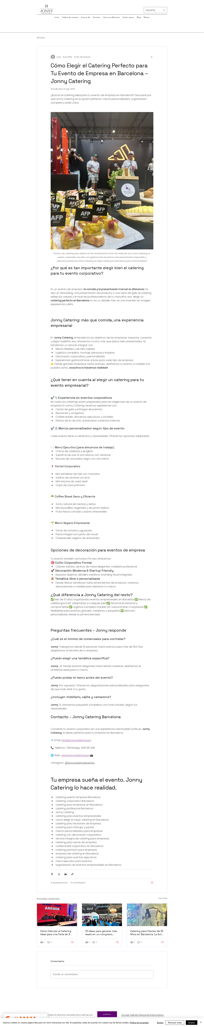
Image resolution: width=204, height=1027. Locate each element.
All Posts (41, 37)
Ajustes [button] (160, 1022)
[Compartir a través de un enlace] (72, 874)
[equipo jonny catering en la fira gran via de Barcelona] (57, 915)
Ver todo (162, 898)
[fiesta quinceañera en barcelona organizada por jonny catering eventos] (147, 915)
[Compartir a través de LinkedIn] (65, 874)
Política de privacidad (139, 1022)
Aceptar (191, 1022)
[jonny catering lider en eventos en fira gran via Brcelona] (102, 915)
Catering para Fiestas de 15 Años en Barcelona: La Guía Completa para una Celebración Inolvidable (146, 932)
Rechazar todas (175, 1022)
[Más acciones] (151, 57)
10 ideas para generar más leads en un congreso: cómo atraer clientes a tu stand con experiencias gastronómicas (101, 932)
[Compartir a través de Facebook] (52, 874)
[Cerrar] (200, 1022)
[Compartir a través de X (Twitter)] (58, 874)
